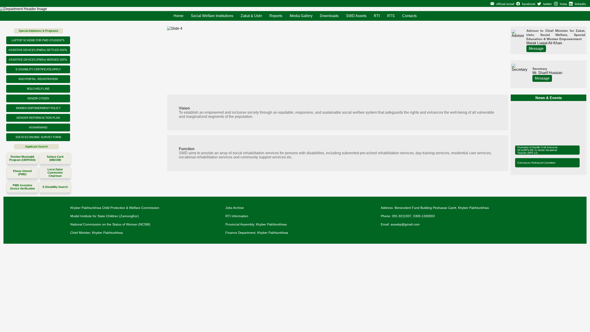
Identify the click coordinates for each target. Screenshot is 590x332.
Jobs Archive (234, 208)
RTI (377, 16)
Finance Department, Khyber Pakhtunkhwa (256, 232)
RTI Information (236, 216)
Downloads (329, 16)
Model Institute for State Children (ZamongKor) (104, 216)
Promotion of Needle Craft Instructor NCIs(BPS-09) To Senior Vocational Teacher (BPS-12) (537, 149)
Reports (275, 16)
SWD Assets (356, 16)
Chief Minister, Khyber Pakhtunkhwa (96, 232)
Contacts (409, 16)
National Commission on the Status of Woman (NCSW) (110, 224)
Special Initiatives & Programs (38, 31)
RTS (391, 16)
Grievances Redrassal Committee (536, 161)
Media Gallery (301, 16)
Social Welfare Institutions (212, 16)
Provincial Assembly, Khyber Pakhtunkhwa (256, 224)
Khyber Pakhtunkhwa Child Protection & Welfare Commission (114, 208)
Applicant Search (36, 146)
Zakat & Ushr (251, 16)
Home (178, 16)
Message (536, 48)
